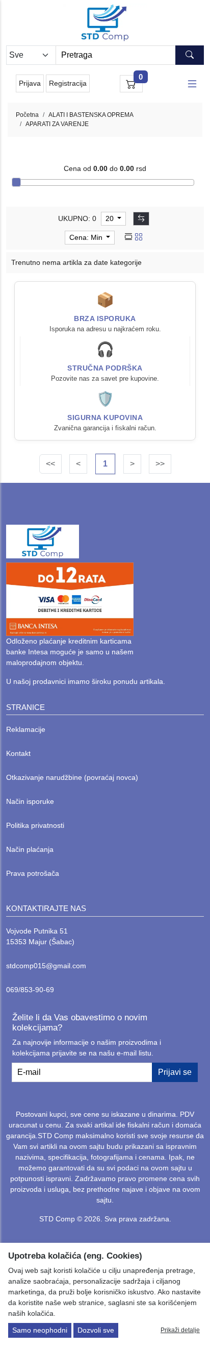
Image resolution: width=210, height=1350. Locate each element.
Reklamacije (25, 729)
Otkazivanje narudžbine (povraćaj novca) (72, 777)
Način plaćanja (30, 849)
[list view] (128, 237)
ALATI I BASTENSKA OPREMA (91, 114)
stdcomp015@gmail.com (46, 966)
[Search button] (189, 55)
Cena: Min (86, 237)
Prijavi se (175, 1072)
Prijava (30, 83)
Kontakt (18, 753)
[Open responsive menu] (192, 83)
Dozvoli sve (95, 1330)
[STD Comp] (105, 22)
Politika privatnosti (35, 825)
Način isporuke (30, 801)
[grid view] (139, 237)
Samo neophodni (39, 1330)
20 (111, 218)
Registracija (68, 83)
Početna (27, 114)
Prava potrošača (32, 873)
